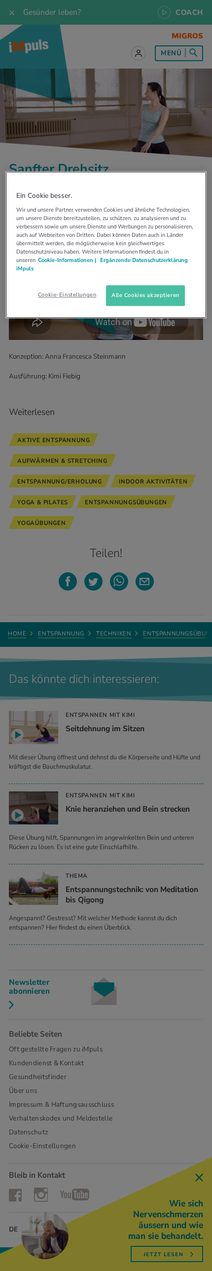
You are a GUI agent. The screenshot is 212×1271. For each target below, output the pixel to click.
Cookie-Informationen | (67, 260)
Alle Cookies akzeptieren (145, 295)
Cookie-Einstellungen (67, 295)
